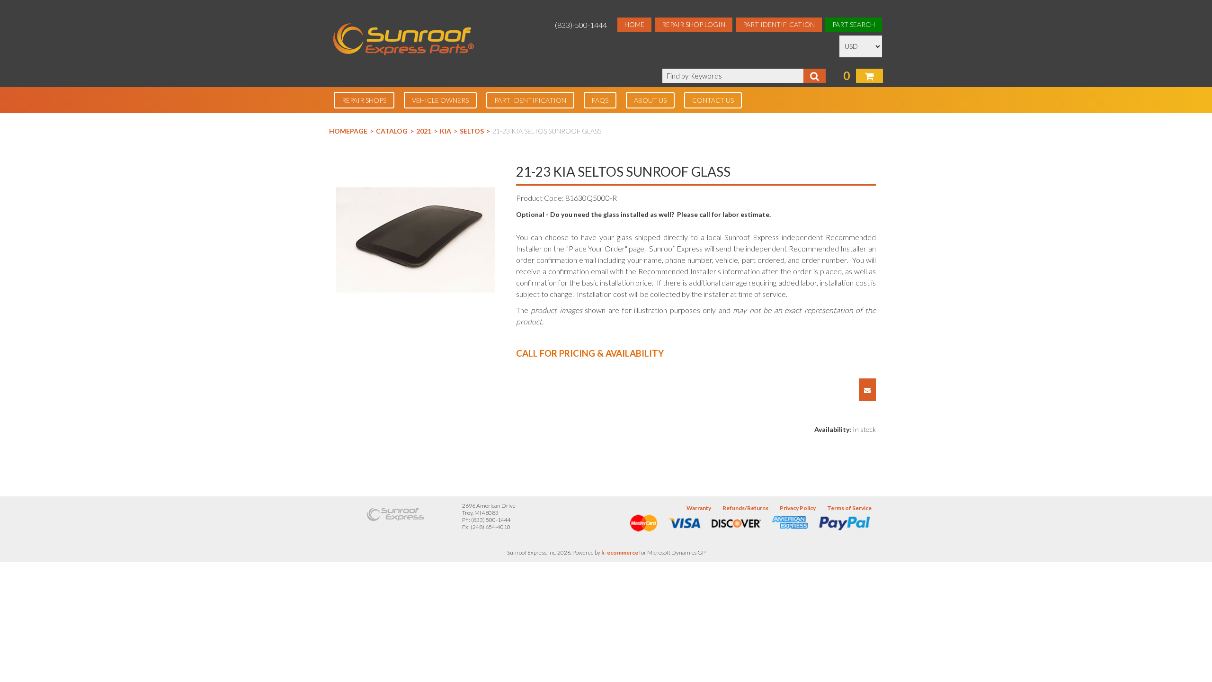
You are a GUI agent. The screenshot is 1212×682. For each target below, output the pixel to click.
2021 (423, 131)
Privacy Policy (798, 508)
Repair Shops (364, 100)
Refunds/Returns (745, 508)
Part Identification (779, 24)
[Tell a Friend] (867, 389)
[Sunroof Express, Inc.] (403, 40)
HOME (634, 24)
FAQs (600, 100)
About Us (650, 100)
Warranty (698, 508)
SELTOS (472, 131)
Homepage (348, 131)
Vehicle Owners (440, 100)
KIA (445, 131)
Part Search (853, 24)
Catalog (392, 131)
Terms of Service (849, 508)
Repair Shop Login (693, 24)
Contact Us (713, 100)
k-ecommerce (619, 552)
